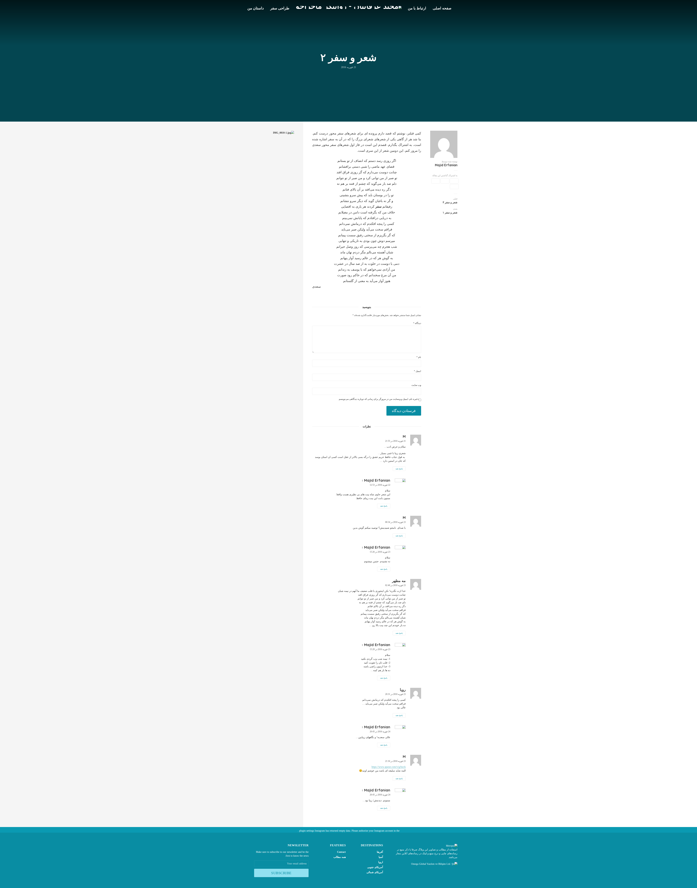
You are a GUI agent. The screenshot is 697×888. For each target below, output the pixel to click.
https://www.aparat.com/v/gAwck (389, 766)
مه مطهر (399, 580)
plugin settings (306, 830)
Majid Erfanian (446, 165)
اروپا (380, 862)
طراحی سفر (279, 8)
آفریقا (380, 852)
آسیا (381, 857)
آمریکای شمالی (374, 872)
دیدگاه (417, 323)
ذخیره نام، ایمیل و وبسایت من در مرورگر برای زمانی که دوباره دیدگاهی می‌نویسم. (378, 399)
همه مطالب (339, 857)
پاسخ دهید (399, 468)
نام (418, 357)
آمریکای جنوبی (375, 867)
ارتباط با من (417, 8)
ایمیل (417, 371)
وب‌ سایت (416, 385)
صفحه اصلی (442, 8)
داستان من (255, 8)
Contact (341, 852)
